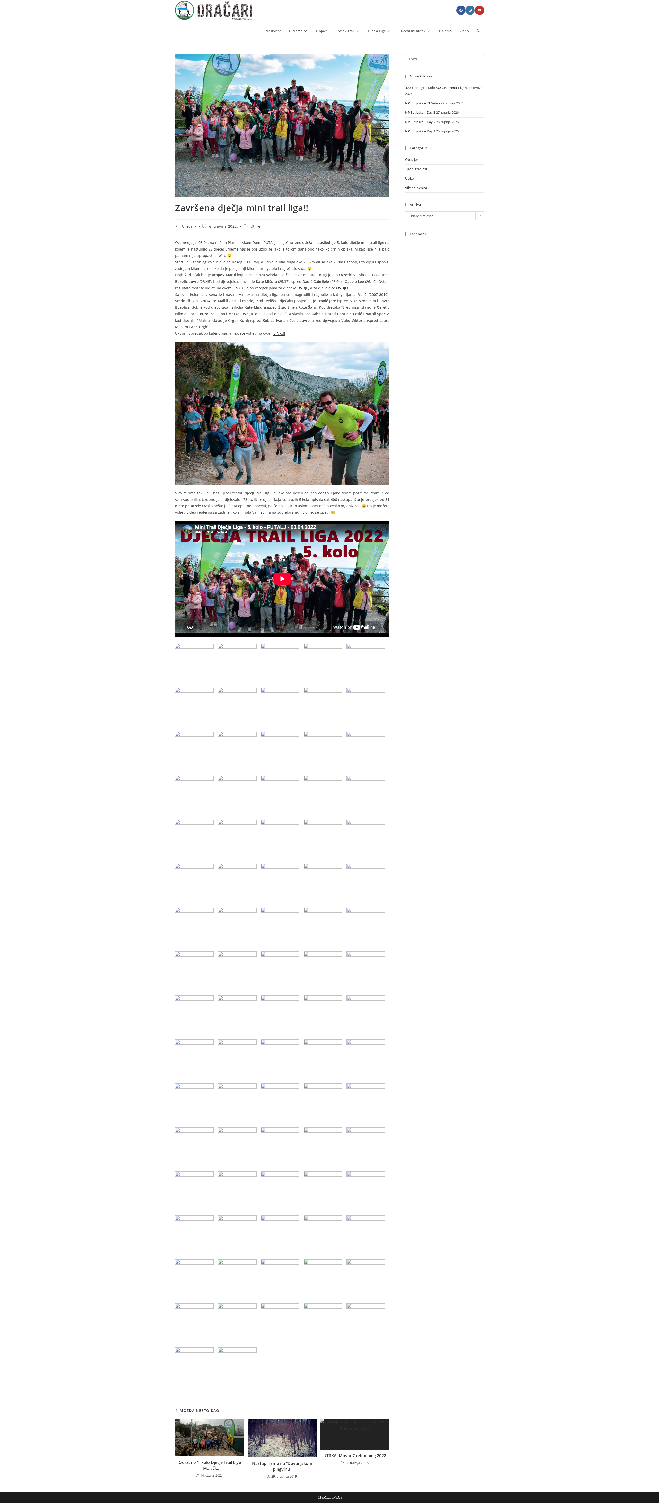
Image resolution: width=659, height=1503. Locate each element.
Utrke (255, 226)
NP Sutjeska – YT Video (422, 103)
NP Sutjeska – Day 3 (420, 112)
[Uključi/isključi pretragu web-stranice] (478, 31)
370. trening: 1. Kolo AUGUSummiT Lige (434, 87)
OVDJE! (342, 288)
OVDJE (302, 288)
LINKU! (238, 288)
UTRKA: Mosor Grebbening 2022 (354, 1455)
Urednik (189, 226)
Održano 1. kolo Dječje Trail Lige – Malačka (210, 1465)
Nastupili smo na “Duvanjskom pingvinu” (282, 1466)
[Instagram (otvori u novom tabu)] (470, 10)
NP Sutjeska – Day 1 (420, 131)
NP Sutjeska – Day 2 (420, 122)
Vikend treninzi (416, 187)
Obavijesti (412, 159)
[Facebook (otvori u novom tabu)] (461, 10)
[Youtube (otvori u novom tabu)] (479, 10)
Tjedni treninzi (416, 169)
